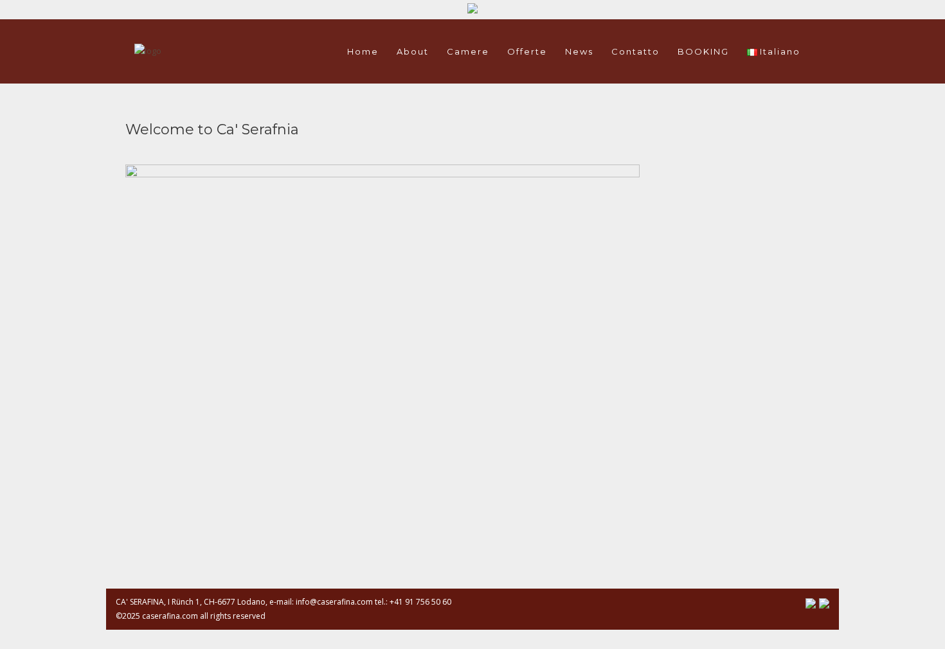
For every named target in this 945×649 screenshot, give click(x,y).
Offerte (527, 51)
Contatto (635, 51)
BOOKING (703, 51)
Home (363, 51)
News (579, 51)
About (413, 51)
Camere (468, 51)
